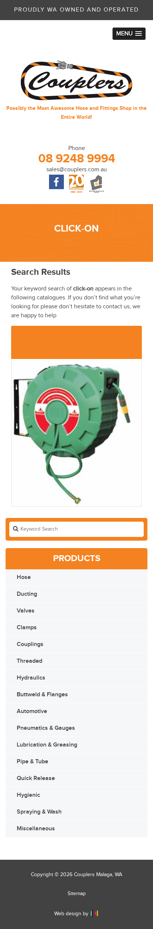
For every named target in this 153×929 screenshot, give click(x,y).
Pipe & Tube (32, 761)
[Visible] (94, 913)
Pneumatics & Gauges (46, 728)
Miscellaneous (36, 828)
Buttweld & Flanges (42, 694)
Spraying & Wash (39, 811)
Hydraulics (31, 677)
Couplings (30, 644)
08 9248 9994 (76, 159)
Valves (26, 610)
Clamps (27, 627)
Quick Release (36, 778)
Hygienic (28, 795)
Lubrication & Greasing (47, 744)
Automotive (32, 711)
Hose (24, 577)
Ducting (27, 594)
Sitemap (77, 894)
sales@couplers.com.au (76, 169)
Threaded (29, 661)
